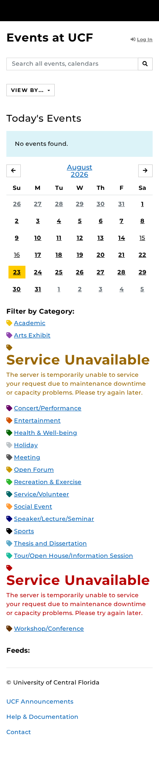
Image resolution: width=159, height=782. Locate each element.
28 (59, 204)
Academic (29, 323)
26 (17, 204)
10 (37, 238)
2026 (79, 174)
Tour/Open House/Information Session (73, 555)
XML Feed (84, 650)
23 (17, 272)
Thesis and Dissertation (50, 543)
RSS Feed (69, 650)
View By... (28, 90)
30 (101, 204)
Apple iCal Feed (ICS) (40, 650)
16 (17, 255)
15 (142, 238)
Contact (18, 732)
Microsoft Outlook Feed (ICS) (55, 650)
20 (101, 255)
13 (101, 238)
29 (80, 204)
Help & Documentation (42, 717)
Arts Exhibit (32, 335)
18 (59, 255)
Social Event (33, 506)
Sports (24, 531)
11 (58, 238)
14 (121, 238)
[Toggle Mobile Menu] (150, 9)
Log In (145, 39)
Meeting (27, 457)
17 (38, 255)
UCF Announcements (39, 701)
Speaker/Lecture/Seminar (54, 519)
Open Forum (34, 469)
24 (38, 272)
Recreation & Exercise (47, 482)
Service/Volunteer (41, 494)
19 (80, 255)
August (79, 167)
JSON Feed (98, 650)
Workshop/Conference (49, 628)
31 (121, 204)
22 (142, 255)
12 (80, 238)
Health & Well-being (45, 433)
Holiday (26, 445)
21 (121, 255)
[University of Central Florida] (64, 10)
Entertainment (37, 420)
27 (38, 204)
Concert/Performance (47, 408)
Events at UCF (49, 38)
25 (59, 272)
